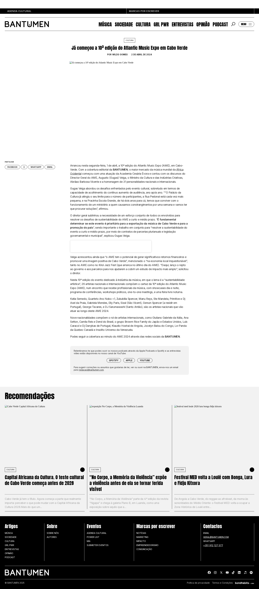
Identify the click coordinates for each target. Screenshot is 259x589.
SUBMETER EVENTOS (98, 545)
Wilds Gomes (120, 54)
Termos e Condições (222, 583)
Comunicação (144, 549)
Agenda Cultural (96, 533)
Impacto (141, 541)
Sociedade (124, 24)
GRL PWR (161, 24)
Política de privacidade (198, 583)
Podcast (220, 24)
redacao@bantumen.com (91, 370)
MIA (88, 541)
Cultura (143, 24)
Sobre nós (53, 533)
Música (105, 24)
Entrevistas (182, 24)
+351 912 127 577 (213, 545)
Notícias (141, 533)
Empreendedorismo (147, 545)
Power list (93, 537)
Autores (52, 537)
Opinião (203, 24)
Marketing (142, 537)
